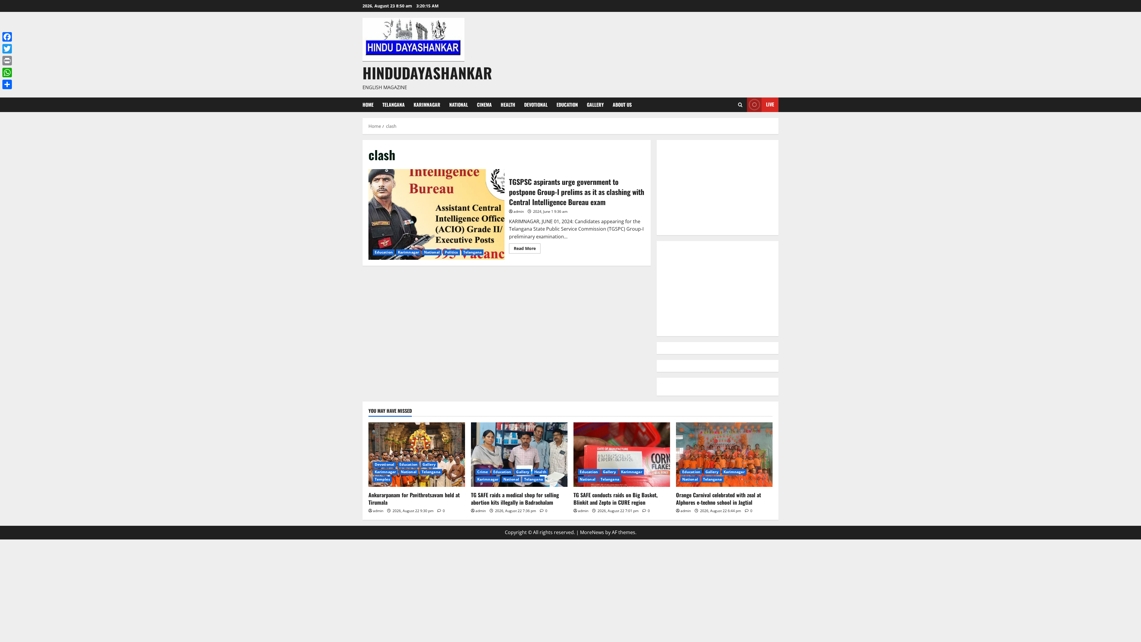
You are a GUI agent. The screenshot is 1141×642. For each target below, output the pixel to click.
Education (567, 104)
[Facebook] (7, 37)
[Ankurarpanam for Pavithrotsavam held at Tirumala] (416, 454)
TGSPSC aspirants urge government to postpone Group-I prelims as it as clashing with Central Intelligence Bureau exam (436, 214)
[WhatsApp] (7, 72)
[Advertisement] (718, 187)
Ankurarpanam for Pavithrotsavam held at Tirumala (414, 498)
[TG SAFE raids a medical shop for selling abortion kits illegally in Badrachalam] (519, 454)
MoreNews (592, 532)
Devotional (536, 104)
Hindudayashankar (427, 73)
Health (508, 104)
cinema (484, 104)
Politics (451, 252)
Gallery (595, 104)
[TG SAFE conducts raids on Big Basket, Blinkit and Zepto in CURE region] (621, 454)
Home (368, 104)
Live (770, 104)
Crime (482, 471)
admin (518, 211)
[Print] (7, 61)
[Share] (7, 84)
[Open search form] (740, 105)
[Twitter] (7, 49)
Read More (527, 249)
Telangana (393, 104)
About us (622, 104)
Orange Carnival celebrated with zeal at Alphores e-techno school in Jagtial (718, 498)
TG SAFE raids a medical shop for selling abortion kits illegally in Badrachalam (515, 498)
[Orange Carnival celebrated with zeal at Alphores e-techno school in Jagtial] (724, 454)
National (458, 104)
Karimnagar (427, 104)
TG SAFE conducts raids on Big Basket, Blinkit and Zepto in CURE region (615, 498)
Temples (382, 479)
